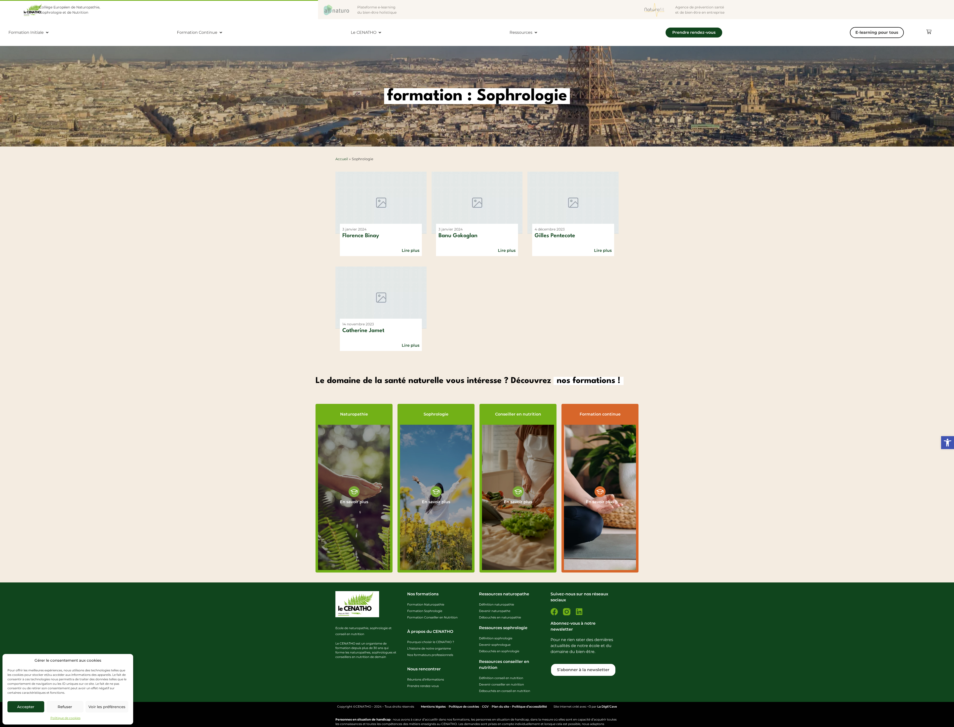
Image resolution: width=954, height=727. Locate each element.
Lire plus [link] (410, 250)
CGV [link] (485, 706)
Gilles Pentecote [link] (555, 235)
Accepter (25, 706)
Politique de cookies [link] (65, 718)
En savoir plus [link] (354, 501)
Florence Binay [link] (360, 235)
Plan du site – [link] (502, 706)
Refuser (65, 706)
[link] (947, 442)
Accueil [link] (341, 159)
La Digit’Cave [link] (607, 706)
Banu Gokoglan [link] (457, 235)
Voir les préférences (106, 706)
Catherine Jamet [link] (363, 330)
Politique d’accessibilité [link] (529, 706)
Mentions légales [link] (433, 706)
